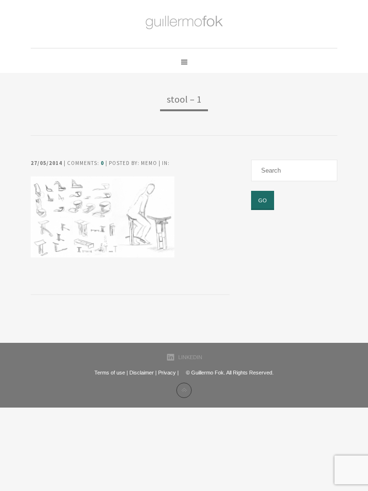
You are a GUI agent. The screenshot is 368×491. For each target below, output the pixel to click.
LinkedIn (190, 357)
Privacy (167, 372)
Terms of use (109, 372)
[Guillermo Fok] (184, 24)
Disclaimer (141, 372)
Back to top (184, 390)
